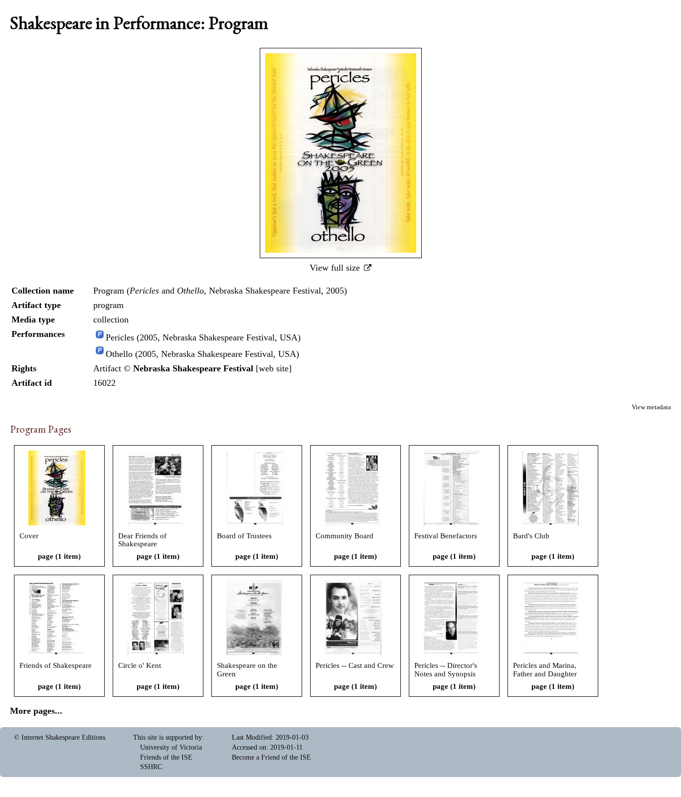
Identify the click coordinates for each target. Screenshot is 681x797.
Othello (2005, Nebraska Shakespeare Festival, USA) (202, 354)
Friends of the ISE (166, 757)
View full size (336, 268)
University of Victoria (171, 747)
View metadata (651, 407)
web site (274, 368)
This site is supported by (167, 737)
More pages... (36, 711)
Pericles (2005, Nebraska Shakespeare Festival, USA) (203, 338)
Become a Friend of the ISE (271, 757)
